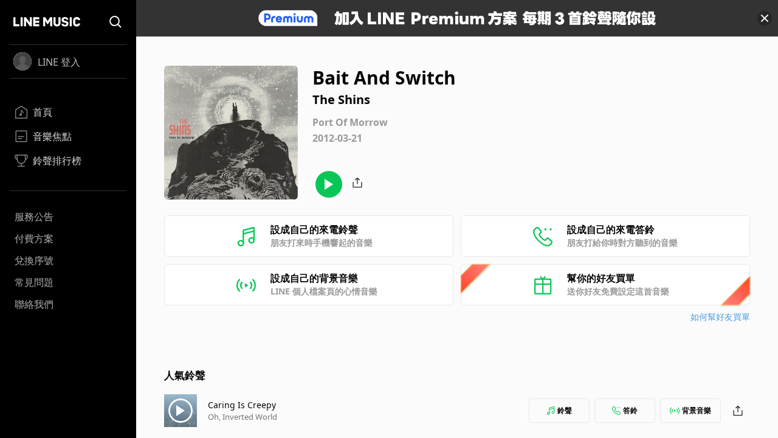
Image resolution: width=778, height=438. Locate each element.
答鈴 (630, 410)
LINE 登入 (59, 62)
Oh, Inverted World (242, 416)
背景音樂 (696, 410)
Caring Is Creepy (242, 405)
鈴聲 (564, 410)
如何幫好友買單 (720, 316)
